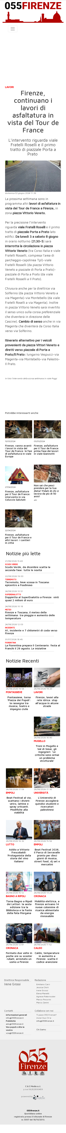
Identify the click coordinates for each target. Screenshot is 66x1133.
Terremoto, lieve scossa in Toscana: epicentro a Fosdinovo (27, 584)
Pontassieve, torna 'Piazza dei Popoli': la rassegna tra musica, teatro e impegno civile (19, 703)
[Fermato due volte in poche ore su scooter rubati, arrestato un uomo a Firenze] (19, 933)
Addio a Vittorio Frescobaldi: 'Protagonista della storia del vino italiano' (19, 855)
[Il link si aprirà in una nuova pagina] (39, 1096)
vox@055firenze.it (14, 1033)
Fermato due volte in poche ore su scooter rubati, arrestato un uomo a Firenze (19, 957)
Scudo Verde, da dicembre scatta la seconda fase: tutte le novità (27, 568)
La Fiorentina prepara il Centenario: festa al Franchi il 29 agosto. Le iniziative (32, 647)
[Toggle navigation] (12, 28)
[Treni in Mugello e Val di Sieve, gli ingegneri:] (47, 726)
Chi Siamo (41, 1029)
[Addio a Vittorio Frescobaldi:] (19, 830)
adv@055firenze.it (14, 1024)
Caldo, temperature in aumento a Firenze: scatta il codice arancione (47, 957)
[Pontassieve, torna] (19, 677)
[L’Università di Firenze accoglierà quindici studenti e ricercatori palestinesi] (47, 778)
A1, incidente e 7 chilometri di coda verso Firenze (31, 632)
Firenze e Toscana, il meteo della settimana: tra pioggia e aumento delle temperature (30, 615)
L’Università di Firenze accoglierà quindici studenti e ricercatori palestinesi (47, 803)
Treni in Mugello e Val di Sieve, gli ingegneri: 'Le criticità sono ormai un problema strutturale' (47, 753)
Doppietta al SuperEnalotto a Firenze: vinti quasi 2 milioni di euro (32, 599)
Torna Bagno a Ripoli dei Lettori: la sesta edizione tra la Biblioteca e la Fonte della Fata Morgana (19, 907)
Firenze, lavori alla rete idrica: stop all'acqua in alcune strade (47, 702)
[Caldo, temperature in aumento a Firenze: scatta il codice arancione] (47, 933)
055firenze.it (33, 1110)
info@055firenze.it (15, 1018)
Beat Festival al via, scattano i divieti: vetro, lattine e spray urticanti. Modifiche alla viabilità (19, 805)
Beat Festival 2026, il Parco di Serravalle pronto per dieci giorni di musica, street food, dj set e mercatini (47, 857)
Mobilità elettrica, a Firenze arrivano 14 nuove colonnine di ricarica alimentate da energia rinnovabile (47, 909)
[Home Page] (33, 11)
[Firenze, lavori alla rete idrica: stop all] (47, 677)
